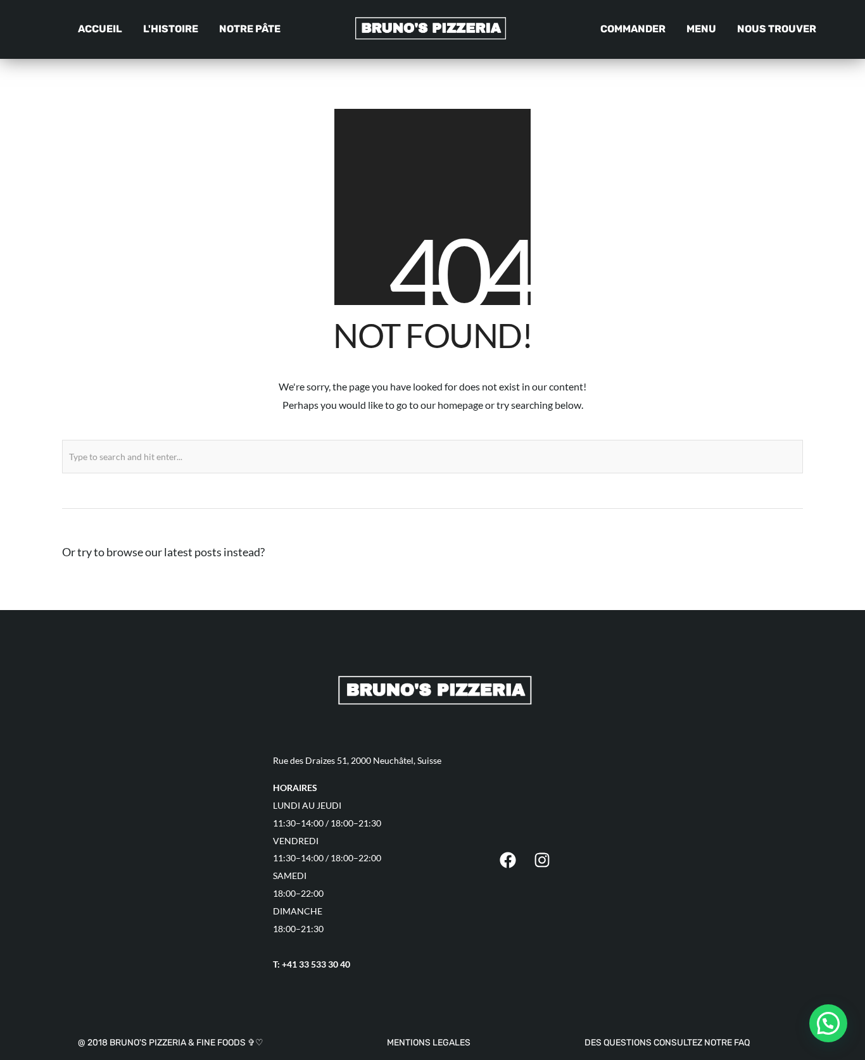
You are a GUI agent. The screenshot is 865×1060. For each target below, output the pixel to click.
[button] (828, 1023)
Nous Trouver (776, 29)
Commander (633, 29)
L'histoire (170, 29)
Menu (701, 29)
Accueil (100, 29)
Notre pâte (250, 29)
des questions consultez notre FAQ (667, 1042)
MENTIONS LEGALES (428, 1042)
